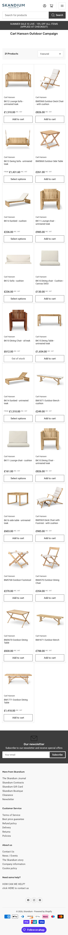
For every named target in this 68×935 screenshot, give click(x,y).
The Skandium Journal (14, 778)
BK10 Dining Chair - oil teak (17, 340)
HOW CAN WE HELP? (13, 884)
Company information (13, 864)
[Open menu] (62, 5)
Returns (6, 831)
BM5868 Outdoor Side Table (49, 161)
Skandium (28, 911)
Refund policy (9, 823)
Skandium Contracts (13, 782)
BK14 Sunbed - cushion (15, 221)
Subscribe (57, 754)
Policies (6, 835)
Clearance (7, 795)
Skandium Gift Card (12, 786)
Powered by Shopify (43, 911)
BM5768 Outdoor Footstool (17, 580)
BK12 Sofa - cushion (14, 281)
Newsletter (8, 799)
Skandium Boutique (12, 791)
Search (59, 15)
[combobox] (34, 15)
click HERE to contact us (15, 888)
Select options (18, 179)
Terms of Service (11, 815)
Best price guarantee (13, 819)
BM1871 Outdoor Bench (47, 640)
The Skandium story (12, 860)
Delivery (6, 827)
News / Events (10, 855)
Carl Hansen (9, 97)
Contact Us (8, 851)
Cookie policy (9, 868)
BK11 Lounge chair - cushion (18, 460)
